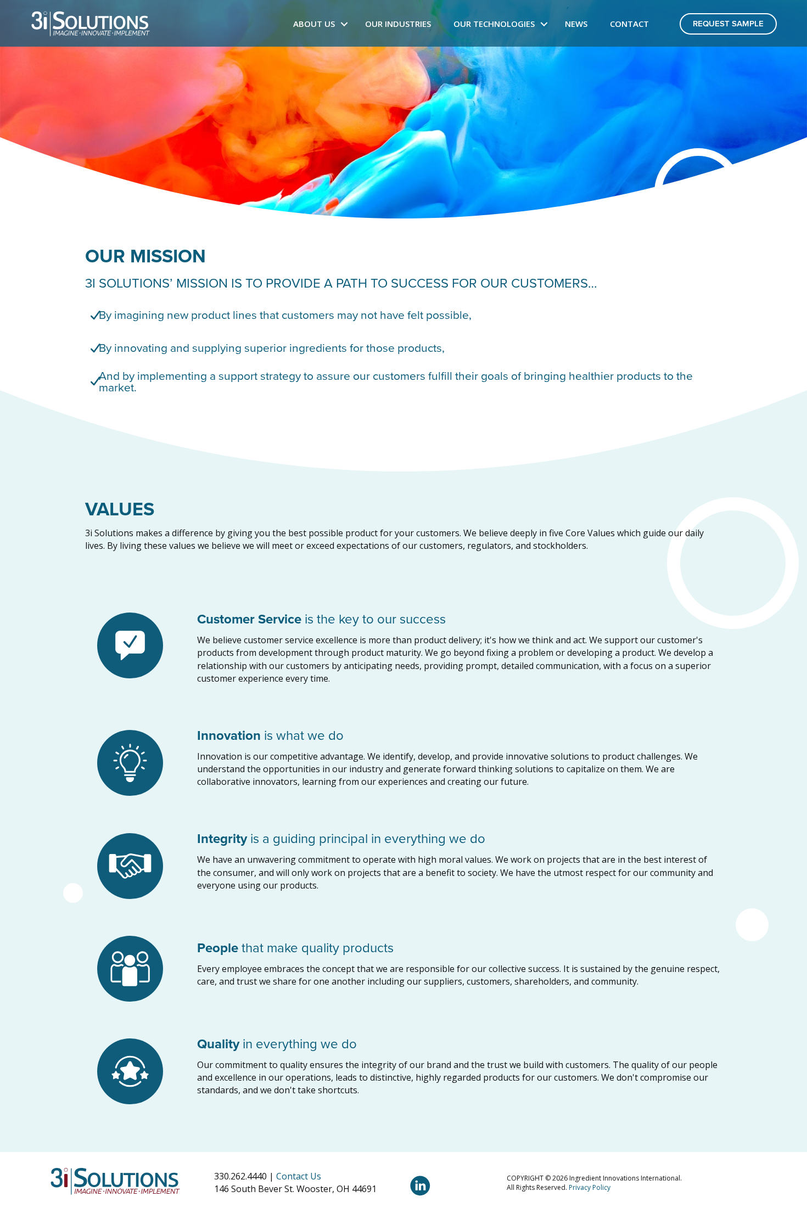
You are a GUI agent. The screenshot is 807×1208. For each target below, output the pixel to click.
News (576, 23)
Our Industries (398, 23)
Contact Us (298, 1176)
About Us (314, 23)
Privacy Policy (589, 1187)
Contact (629, 23)
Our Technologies (494, 23)
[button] (344, 23)
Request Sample (728, 24)
